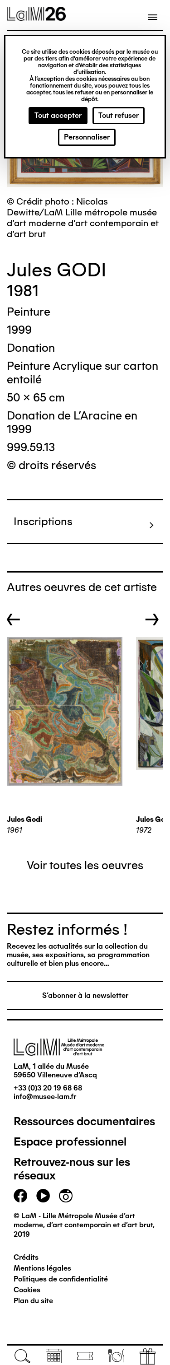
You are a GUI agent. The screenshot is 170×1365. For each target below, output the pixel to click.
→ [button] (152, 619)
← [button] (13, 619)
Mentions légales (42, 1268)
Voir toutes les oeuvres (85, 865)
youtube (43, 1195)
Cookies (27, 1290)
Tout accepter (58, 115)
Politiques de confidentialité (61, 1279)
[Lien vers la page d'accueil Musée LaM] (36, 17)
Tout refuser (118, 115)
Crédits (26, 1257)
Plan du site (33, 1300)
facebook (20, 1195)
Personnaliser (87, 137)
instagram (66, 1195)
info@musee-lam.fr (45, 1096)
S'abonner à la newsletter (85, 995)
